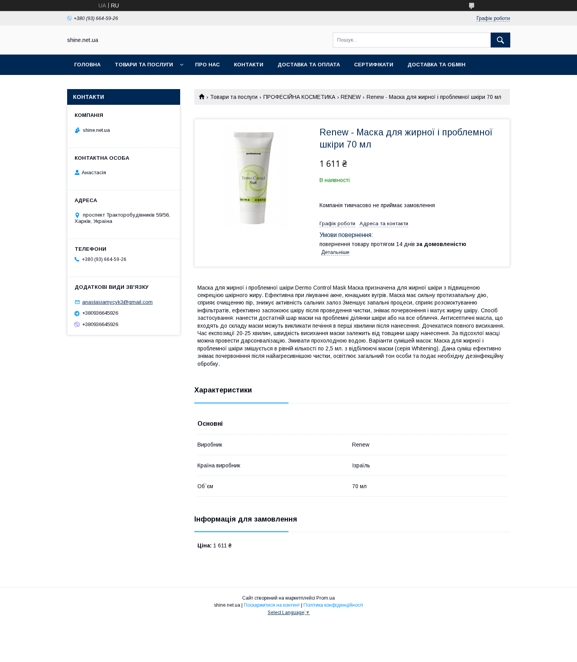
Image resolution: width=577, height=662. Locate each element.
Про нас (207, 64)
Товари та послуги (144, 64)
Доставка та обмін (436, 64)
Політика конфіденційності (333, 605)
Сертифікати (373, 64)
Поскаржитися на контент (272, 605)
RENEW (351, 97)
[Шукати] (500, 40)
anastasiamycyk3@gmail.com (117, 302)
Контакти (248, 64)
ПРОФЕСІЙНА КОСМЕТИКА (299, 97)
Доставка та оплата (309, 64)
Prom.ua (325, 598)
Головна (87, 64)
